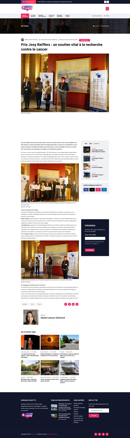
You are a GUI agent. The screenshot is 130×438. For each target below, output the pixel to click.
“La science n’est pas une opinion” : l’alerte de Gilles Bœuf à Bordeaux (30, 355)
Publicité (76, 414)
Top (86, 143)
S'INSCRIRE (89, 250)
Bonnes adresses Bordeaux (78, 404)
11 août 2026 (53, 352)
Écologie (62, 352)
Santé (32, 304)
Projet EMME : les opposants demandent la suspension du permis (55, 1)
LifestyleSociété (51, 16)
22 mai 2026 (56, 377)
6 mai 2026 (33, 352)
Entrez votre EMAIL (90, 234)
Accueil (97, 26)
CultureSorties (33, 16)
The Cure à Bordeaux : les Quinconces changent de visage (65, 415)
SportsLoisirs (67, 16)
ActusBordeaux (25, 16)
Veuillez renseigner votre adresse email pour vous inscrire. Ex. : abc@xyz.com (94, 242)
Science (39, 304)
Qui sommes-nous (78, 418)
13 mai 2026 (72, 377)
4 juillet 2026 (30, 377)
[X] (69, 304)
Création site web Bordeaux (78, 421)
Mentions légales (78, 416)
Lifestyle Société (25, 352)
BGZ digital (34, 434)
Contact (76, 411)
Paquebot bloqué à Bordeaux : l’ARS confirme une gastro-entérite (68, 381)
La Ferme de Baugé (97, 167)
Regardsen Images (60, 16)
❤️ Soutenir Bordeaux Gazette (79, 408)
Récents (97, 143)
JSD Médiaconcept (52, 434)
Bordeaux (25, 304)
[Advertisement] (61, 8)
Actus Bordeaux (84, 40)
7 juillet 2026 (69, 352)
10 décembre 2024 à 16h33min (49, 39)
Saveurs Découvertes (46, 377)
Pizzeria (94, 148)
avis (90, 143)
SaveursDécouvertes (42, 16)
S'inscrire (94, 415)
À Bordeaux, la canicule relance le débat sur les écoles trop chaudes (69, 355)
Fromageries (95, 165)
